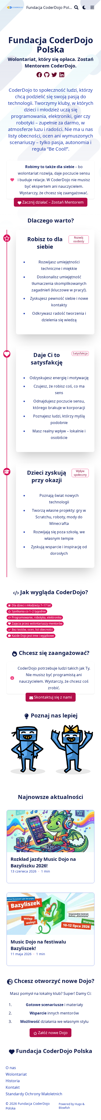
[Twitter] (54, 75)
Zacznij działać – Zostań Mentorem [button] (52, 202)
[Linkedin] (62, 75)
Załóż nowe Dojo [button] (52, 1032)
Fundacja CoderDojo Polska (49, 7)
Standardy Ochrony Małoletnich (34, 1093)
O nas (11, 1067)
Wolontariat (16, 1074)
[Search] (76, 7)
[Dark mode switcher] (84, 7)
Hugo (78, 1104)
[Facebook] (39, 75)
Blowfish (64, 1108)
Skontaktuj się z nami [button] (52, 697)
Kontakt (13, 1087)
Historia (13, 1080)
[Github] (46, 75)
